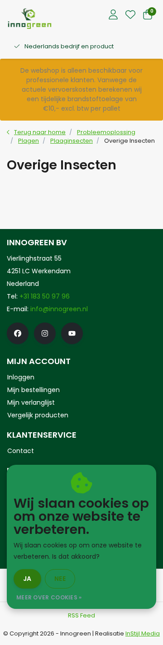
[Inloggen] (113, 15)
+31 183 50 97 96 (44, 296)
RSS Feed (81, 615)
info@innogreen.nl (59, 308)
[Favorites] (130, 15)
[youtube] (72, 333)
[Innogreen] (30, 18)
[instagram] (45, 333)
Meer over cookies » (49, 597)
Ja (27, 578)
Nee (60, 578)
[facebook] (18, 333)
